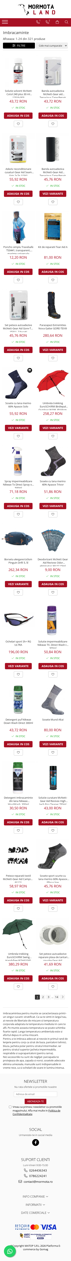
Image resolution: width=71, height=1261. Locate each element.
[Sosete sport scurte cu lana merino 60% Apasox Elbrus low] (52, 855)
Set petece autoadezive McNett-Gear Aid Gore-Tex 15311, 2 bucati (18, 327)
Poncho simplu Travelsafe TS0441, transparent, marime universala (18, 249)
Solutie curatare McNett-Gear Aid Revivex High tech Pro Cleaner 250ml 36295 (52, 800)
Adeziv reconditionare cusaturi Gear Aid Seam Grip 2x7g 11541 (18, 171)
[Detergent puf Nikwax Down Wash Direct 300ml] (18, 699)
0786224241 (37, 1176)
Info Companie (34, 1196)
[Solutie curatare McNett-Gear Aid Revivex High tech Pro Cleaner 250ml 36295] (52, 777)
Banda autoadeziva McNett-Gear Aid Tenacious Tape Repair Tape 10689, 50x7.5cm (53, 171)
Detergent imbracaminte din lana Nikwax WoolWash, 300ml (18, 800)
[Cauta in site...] (66, 22)
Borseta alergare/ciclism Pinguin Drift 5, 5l (18, 561)
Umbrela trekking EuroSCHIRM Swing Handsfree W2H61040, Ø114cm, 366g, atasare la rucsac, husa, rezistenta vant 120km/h (18, 956)
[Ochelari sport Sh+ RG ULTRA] (18, 619)
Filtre (20, 45)
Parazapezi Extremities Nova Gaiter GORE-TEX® (52, 326)
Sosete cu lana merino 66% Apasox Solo (18, 405)
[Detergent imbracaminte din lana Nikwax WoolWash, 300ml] (18, 777)
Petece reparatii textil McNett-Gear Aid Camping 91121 (18, 878)
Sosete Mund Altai (53, 719)
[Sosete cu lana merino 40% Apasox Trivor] (52, 461)
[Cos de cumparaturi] (57, 22)
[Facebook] (35, 1142)
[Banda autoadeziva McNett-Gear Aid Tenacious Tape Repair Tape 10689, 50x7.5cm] (52, 149)
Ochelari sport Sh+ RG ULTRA (18, 643)
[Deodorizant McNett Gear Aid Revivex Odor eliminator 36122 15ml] (52, 539)
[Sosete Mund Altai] (52, 699)
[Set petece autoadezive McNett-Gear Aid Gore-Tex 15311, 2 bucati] (18, 305)
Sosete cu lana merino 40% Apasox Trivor (53, 483)
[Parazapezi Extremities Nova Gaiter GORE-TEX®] (52, 305)
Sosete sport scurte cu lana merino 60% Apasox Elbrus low (52, 878)
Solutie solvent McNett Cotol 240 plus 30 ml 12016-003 (18, 93)
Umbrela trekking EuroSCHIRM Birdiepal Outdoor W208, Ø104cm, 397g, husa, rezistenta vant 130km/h (52, 406)
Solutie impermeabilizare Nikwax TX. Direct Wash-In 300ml (52, 644)
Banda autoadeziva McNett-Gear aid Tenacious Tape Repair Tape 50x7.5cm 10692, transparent (53, 93)
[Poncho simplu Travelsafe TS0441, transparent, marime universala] (18, 227)
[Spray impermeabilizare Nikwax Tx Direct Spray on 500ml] (18, 461)
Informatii (34, 1205)
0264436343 (37, 1170)
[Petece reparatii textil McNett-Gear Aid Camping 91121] (18, 856)
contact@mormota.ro (38, 1182)
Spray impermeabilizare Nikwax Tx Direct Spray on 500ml (18, 484)
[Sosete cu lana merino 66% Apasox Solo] (18, 383)
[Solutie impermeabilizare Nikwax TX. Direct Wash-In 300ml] (52, 619)
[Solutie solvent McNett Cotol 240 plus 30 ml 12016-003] (18, 71)
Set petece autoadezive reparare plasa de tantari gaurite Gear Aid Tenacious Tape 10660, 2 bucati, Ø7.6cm (52, 956)
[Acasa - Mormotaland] (35, 9)
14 (56, 997)
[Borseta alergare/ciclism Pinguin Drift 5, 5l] (18, 539)
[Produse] (5, 23)
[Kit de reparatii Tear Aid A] (52, 227)
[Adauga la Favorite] (18, 124)
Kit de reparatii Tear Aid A (52, 247)
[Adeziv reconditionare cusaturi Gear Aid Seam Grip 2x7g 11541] (18, 149)
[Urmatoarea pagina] (62, 997)
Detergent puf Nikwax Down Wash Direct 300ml (18, 721)
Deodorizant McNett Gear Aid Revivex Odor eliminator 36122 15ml (53, 562)
